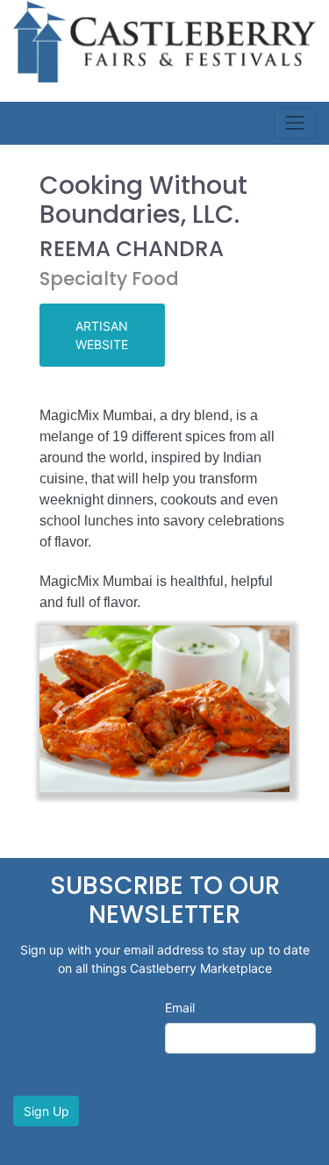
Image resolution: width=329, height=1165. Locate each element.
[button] (58, 708)
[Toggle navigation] (295, 123)
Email (180, 1007)
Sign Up (46, 1111)
